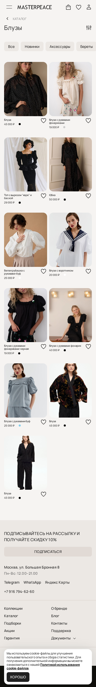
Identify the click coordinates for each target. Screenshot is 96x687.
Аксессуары (60, 46)
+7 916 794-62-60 (19, 591)
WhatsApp (32, 582)
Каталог (11, 616)
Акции (9, 630)
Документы (61, 638)
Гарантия (12, 638)
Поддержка (61, 630)
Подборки (12, 623)
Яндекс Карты (57, 582)
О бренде (59, 608)
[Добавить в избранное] (43, 120)
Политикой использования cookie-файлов (43, 666)
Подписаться (48, 551)
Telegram (11, 582)
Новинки (32, 46)
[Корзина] (68, 7)
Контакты (59, 623)
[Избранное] (79, 7)
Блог (55, 616)
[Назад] (7, 18)
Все (11, 46)
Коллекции (13, 608)
